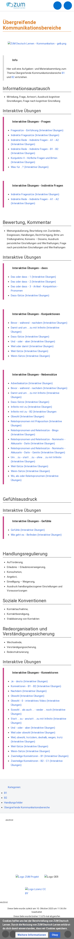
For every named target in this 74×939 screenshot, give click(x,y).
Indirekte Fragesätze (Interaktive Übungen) (35, 135)
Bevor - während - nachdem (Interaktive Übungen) (39, 322)
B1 (63, 73)
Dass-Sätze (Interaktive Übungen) (30, 295)
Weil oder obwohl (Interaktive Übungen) (33, 732)
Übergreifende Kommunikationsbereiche (27, 807)
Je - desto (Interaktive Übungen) (29, 681)
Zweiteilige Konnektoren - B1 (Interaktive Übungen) (39, 756)
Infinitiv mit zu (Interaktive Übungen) (31, 406)
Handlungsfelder (13, 802)
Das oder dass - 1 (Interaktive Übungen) (33, 276)
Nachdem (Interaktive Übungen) (29, 691)
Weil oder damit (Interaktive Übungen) (32, 346)
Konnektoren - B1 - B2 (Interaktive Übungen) (36, 686)
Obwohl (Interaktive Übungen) (27, 416)
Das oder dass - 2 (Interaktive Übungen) (33, 281)
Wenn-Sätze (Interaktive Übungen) (30, 356)
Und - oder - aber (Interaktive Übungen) (33, 341)
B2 (13, 77)
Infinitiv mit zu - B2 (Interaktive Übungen (33, 411)
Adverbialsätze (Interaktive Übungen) (32, 383)
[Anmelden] (57, 5)
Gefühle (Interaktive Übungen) (28, 529)
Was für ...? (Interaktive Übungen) (30, 167)
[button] (31, 935)
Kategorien (14, 787)
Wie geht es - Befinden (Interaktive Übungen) (36, 534)
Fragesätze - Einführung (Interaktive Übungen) (37, 130)
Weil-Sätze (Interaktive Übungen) (29, 351)
